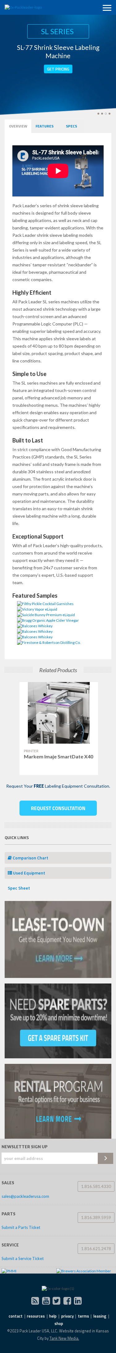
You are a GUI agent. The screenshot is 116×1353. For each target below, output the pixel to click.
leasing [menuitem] (99, 1316)
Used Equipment (28, 873)
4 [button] (109, 114)
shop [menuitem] (58, 1323)
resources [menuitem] (36, 1316)
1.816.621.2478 (96, 1248)
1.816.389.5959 (96, 1217)
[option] (58, 728)
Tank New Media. (64, 1338)
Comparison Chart (30, 857)
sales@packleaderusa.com (25, 1196)
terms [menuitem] (83, 1316)
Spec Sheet (19, 888)
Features (45, 126)
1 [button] (98, 114)
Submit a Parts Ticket (21, 1227)
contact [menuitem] (16, 1316)
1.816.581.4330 (96, 1186)
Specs (71, 126)
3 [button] (106, 114)
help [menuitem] (53, 1316)
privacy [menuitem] (67, 1316)
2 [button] (102, 114)
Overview (18, 126)
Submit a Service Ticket (23, 1258)
